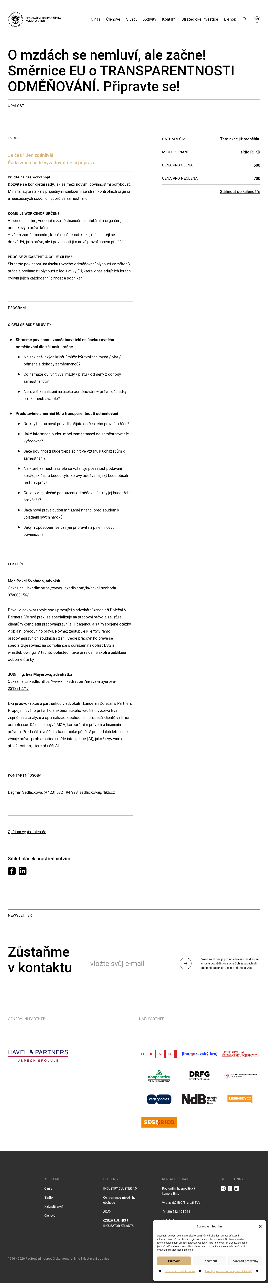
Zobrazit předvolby (245, 1261)
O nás (95, 19)
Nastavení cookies (96, 1258)
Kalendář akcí (53, 1206)
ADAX (107, 1212)
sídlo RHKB (250, 152)
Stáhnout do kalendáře (240, 191)
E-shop (230, 19)
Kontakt (169, 19)
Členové (113, 19)
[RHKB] (34, 19)
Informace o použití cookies (180, 1271)
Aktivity (149, 19)
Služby (131, 19)
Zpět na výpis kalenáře (27, 831)
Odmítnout (209, 1261)
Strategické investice (199, 19)
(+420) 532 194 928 (61, 792)
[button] (260, 1226)
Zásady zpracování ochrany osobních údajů (228, 1271)
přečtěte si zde (242, 968)
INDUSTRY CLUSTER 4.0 (120, 1188)
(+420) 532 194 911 (176, 1212)
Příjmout (174, 1261)
